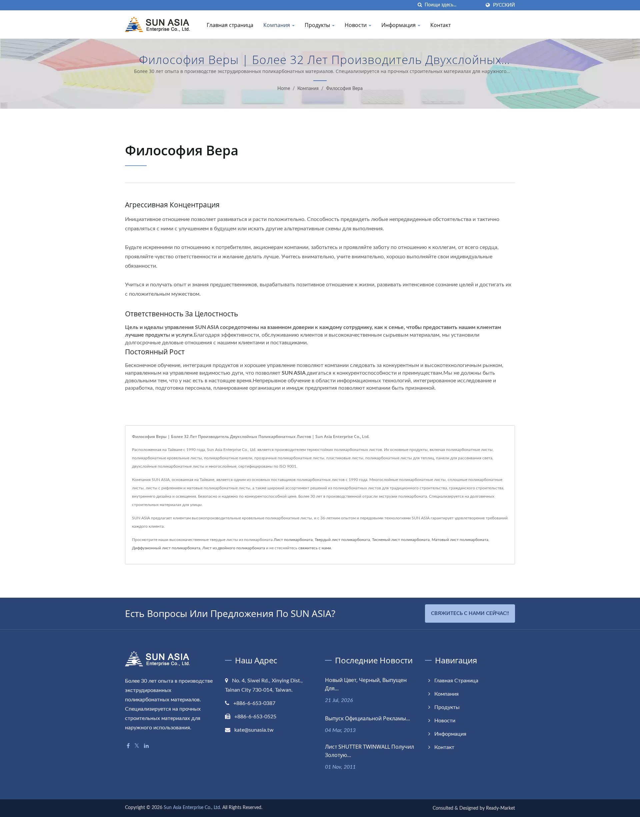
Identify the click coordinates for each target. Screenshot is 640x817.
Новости (356, 25)
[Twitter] (136, 746)
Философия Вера (344, 88)
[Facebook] (128, 746)
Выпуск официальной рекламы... (367, 718)
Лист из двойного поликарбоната (233, 548)
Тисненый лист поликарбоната (401, 540)
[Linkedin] (146, 746)
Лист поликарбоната (293, 540)
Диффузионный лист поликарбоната (166, 548)
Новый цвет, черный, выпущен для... (366, 684)
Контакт (440, 25)
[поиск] (420, 5)
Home (283, 88)
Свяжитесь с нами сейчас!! (470, 613)
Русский (504, 5)
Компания (277, 25)
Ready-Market (500, 808)
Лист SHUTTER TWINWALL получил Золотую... (369, 751)
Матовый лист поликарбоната (460, 540)
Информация (399, 25)
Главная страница (230, 25)
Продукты (318, 25)
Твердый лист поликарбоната (342, 540)
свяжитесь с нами (314, 548)
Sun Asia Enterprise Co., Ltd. (192, 807)
